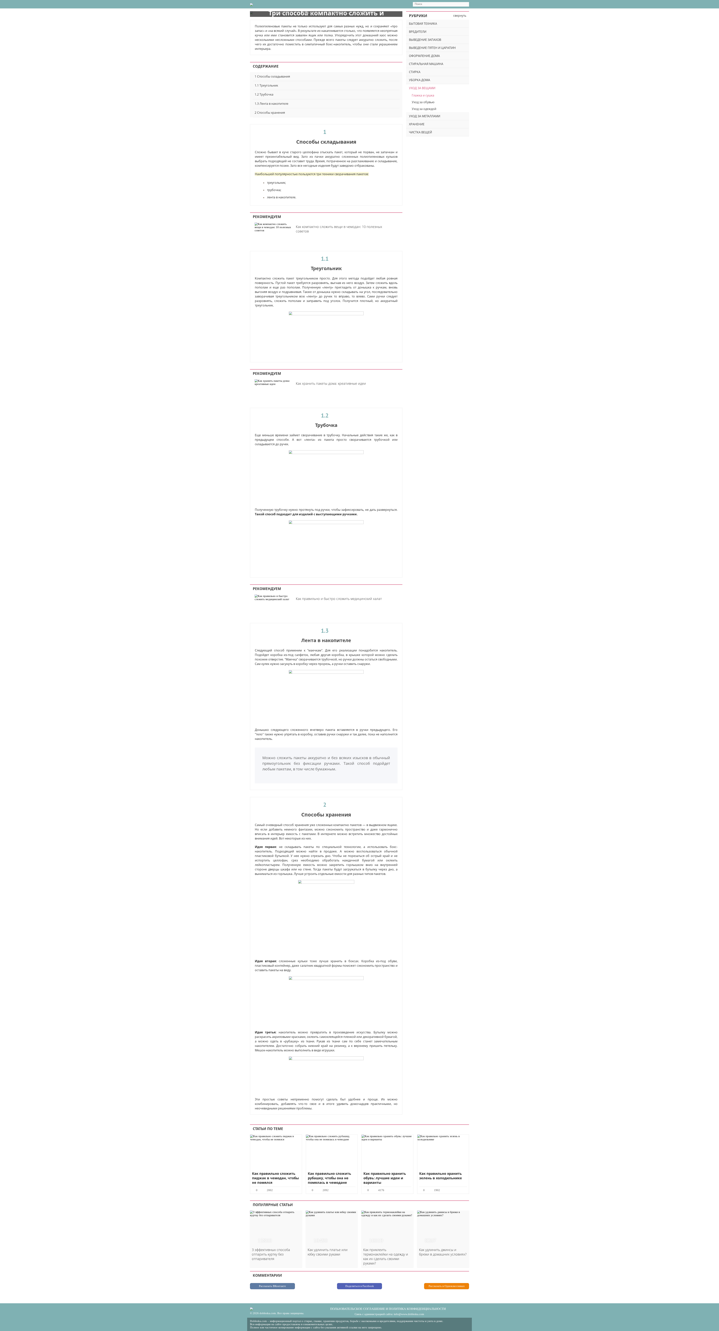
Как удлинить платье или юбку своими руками (328, 1251)
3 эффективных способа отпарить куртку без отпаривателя (271, 1254)
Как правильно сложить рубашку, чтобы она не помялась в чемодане (329, 1178)
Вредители (417, 32)
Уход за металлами (424, 116)
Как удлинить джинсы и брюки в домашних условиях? (443, 1251)
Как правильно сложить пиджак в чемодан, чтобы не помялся (275, 1178)
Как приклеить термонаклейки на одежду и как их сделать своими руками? (385, 1256)
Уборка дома (419, 80)
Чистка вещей (420, 132)
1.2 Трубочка (264, 94)
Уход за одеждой (424, 109)
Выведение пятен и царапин (432, 48)
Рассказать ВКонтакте (272, 1286)
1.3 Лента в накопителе (271, 104)
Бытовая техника (423, 24)
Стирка (414, 72)
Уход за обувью (423, 102)
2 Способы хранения (270, 113)
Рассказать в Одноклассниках (447, 1286)
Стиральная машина (426, 64)
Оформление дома (424, 56)
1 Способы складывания (272, 76)
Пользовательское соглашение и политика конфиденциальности (388, 1309)
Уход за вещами (422, 88)
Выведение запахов (425, 40)
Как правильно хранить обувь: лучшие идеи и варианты (384, 1178)
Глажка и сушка (423, 95)
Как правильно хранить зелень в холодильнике (440, 1175)
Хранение (416, 124)
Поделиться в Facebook (359, 1286)
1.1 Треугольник (266, 85)
